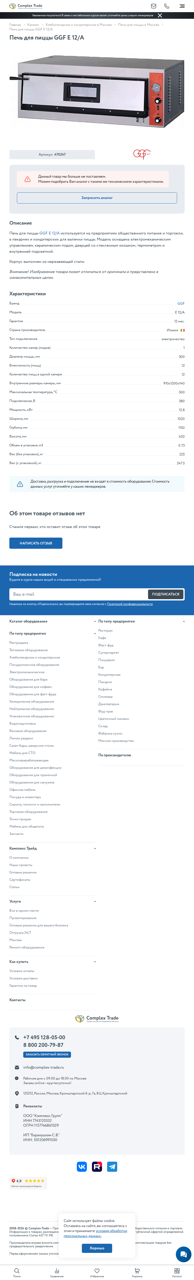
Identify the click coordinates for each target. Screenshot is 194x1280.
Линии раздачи (21, 738)
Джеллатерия (108, 704)
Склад (103, 726)
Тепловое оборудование (28, 650)
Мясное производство (116, 740)
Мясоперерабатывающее (28, 760)
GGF (181, 303)
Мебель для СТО (22, 753)
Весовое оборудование (27, 731)
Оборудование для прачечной (33, 775)
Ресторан (105, 630)
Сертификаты (19, 879)
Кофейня (105, 689)
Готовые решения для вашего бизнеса (38, 925)
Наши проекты (20, 865)
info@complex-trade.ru (43, 1067)
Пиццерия (106, 660)
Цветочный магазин (113, 718)
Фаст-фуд (105, 645)
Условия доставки (23, 978)
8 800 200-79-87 (43, 1045)
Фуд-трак (105, 711)
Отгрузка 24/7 (20, 932)
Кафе (102, 638)
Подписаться (165, 594)
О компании (19, 857)
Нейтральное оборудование (31, 708)
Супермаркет (108, 652)
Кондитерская (109, 674)
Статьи (14, 887)
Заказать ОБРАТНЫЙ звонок (47, 1055)
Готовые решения (23, 872)
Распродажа (18, 642)
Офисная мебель (22, 789)
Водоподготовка (22, 723)
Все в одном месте (24, 910)
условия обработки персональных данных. (95, 1233)
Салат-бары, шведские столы (31, 745)
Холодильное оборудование (31, 701)
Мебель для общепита (26, 826)
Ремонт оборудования (26, 947)
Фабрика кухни (110, 733)
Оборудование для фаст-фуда (32, 694)
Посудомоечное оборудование (34, 664)
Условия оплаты (21, 971)
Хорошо (97, 1248)
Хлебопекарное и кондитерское (34, 657)
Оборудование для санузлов (31, 782)
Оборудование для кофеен (30, 686)
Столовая (105, 696)
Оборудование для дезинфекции (35, 767)
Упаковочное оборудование (31, 716)
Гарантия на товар (23, 985)
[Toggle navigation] (182, 5)
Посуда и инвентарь (25, 797)
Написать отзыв (36, 543)
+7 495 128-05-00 (44, 1037)
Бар (101, 667)
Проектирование (22, 918)
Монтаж (15, 940)
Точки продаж (20, 819)
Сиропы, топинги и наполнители (34, 804)
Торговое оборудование (28, 811)
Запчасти (16, 833)
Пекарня (105, 682)
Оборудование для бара (28, 679)
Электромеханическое (26, 672)
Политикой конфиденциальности (130, 604)
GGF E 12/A (49, 233)
